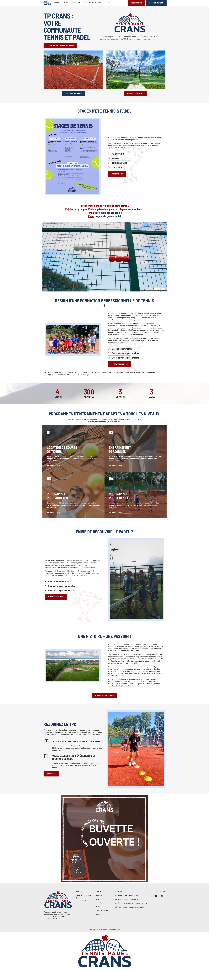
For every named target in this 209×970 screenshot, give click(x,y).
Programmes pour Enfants (119, 496)
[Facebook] (156, 896)
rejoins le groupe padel (108, 216)
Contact (101, 3)
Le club (65, 3)
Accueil (56, 3)
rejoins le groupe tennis (109, 212)
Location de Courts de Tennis (62, 449)
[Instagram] (161, 896)
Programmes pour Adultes (57, 496)
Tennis (72, 3)
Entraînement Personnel (120, 449)
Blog (108, 3)
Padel (79, 3)
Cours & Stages (90, 3)
